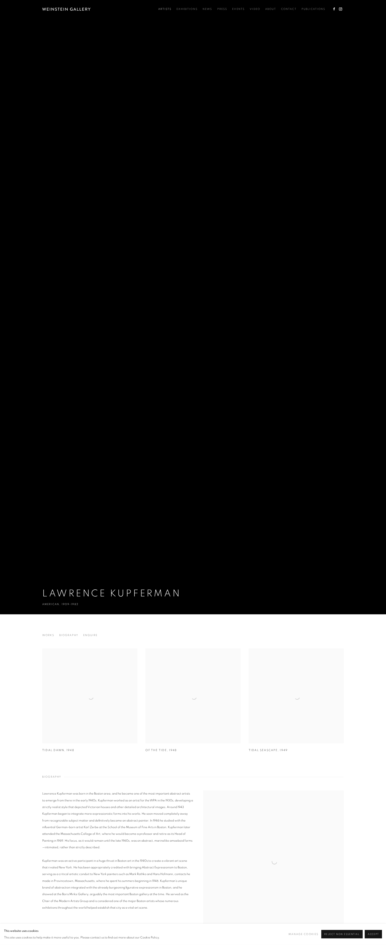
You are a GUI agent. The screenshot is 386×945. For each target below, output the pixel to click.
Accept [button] (373, 934)
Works (48, 635)
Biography (68, 635)
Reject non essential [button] (342, 934)
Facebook (334, 9)
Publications (313, 9)
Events (238, 9)
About (270, 9)
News (207, 9)
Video (255, 9)
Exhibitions (187, 9)
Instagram (340, 9)
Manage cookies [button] (303, 934)
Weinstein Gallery (66, 9)
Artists (164, 9)
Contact (289, 9)
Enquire (90, 635)
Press (222, 9)
